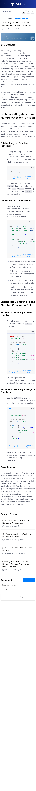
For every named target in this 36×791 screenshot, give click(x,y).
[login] (4, 4)
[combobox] (18, 590)
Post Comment (29, 580)
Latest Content (6, 12)
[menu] (32, 4)
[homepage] (18, 4)
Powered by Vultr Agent (28, 177)
